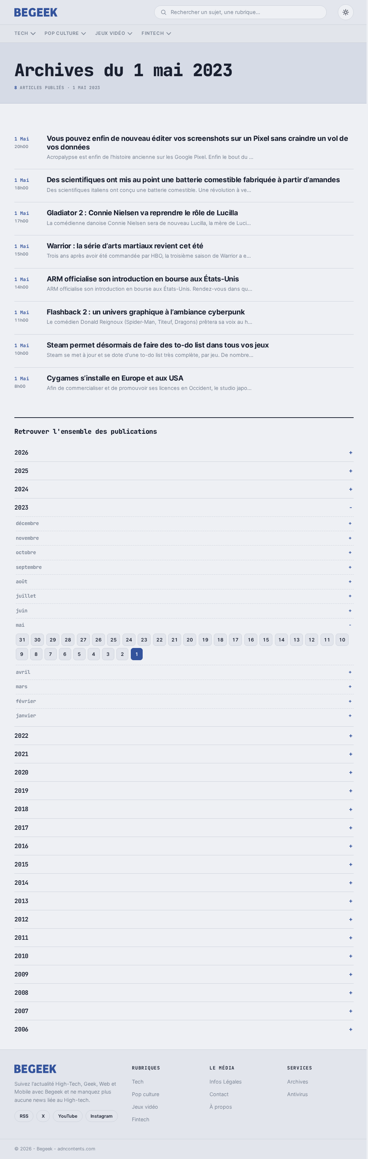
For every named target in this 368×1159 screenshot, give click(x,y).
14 (281, 640)
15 (266, 640)
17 (235, 640)
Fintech (153, 33)
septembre (29, 567)
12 (311, 640)
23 (144, 640)
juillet (26, 596)
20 (190, 640)
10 (22, 654)
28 (68, 640)
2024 (21, 489)
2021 (21, 754)
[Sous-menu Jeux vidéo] (130, 33)
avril (23, 672)
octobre (26, 552)
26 (98, 640)
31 (22, 640)
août (21, 581)
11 (327, 640)
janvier (26, 715)
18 (220, 640)
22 (159, 640)
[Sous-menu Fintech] (168, 33)
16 (251, 640)
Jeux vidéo (110, 33)
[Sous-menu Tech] (33, 33)
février (26, 701)
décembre (27, 523)
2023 (21, 507)
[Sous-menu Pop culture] (83, 33)
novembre (27, 538)
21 (174, 640)
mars (21, 686)
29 (53, 640)
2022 (21, 736)
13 (296, 640)
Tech (21, 33)
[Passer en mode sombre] (346, 12)
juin (21, 610)
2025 (21, 471)
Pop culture (62, 33)
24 (129, 640)
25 (113, 640)
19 (205, 640)
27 (83, 640)
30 (37, 640)
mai (20, 625)
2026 (21, 452)
